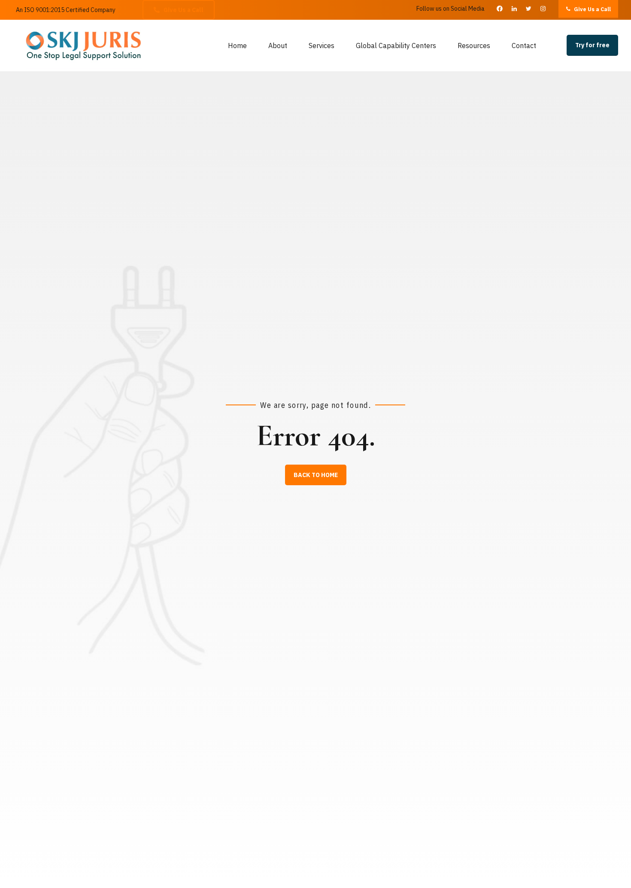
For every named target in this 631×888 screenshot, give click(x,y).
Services (321, 45)
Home (237, 45)
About (277, 45)
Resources (474, 45)
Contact (524, 45)
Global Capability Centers (396, 45)
